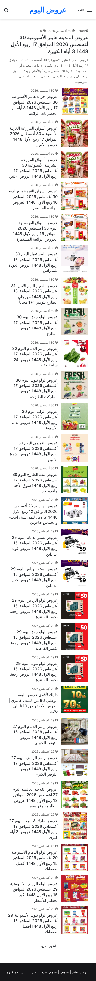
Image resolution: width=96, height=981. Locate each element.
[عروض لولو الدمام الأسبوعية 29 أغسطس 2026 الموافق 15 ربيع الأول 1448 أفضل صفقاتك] (74, 857)
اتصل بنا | (32, 972)
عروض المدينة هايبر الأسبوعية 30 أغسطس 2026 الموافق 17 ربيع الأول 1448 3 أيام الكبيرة (49, 44)
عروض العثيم (80, 972)
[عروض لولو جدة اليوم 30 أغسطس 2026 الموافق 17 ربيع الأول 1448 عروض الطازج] (74, 321)
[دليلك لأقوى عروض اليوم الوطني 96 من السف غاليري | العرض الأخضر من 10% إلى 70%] (74, 699)
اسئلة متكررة (16, 972)
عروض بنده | (48, 972)
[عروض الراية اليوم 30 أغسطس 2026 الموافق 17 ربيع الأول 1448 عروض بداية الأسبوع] (74, 416)
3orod (81, 31)
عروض (64, 972)
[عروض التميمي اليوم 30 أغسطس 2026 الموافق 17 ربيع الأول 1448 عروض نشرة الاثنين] (74, 448)
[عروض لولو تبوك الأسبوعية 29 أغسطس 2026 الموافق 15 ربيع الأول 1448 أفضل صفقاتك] (74, 920)
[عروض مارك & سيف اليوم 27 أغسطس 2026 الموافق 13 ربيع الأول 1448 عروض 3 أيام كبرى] (74, 825)
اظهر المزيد (48, 946)
